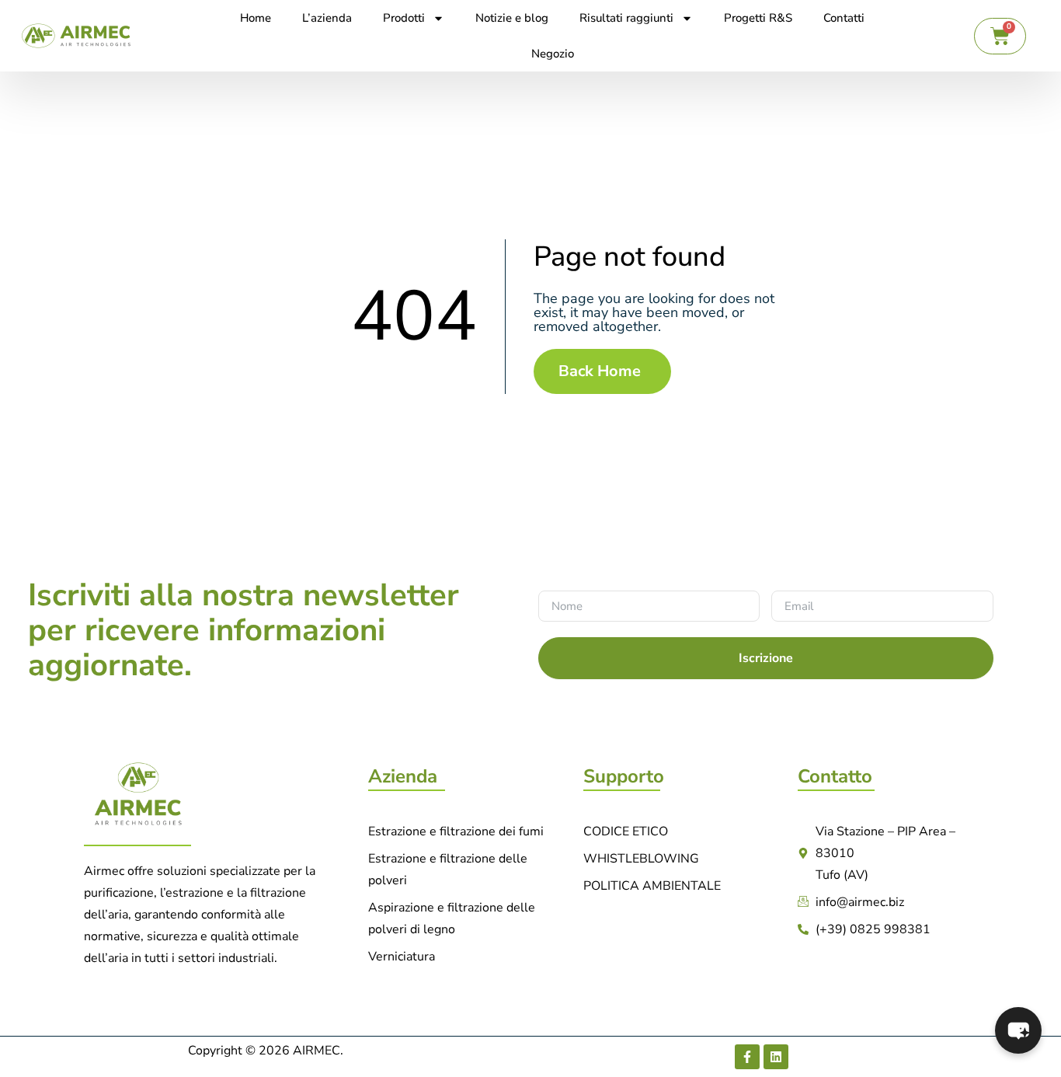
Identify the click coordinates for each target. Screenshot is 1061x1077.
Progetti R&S (758, 18)
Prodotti (404, 18)
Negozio (552, 53)
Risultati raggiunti (626, 18)
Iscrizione (766, 658)
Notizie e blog (511, 18)
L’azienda (327, 18)
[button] (1018, 1030)
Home (255, 18)
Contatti (843, 18)
